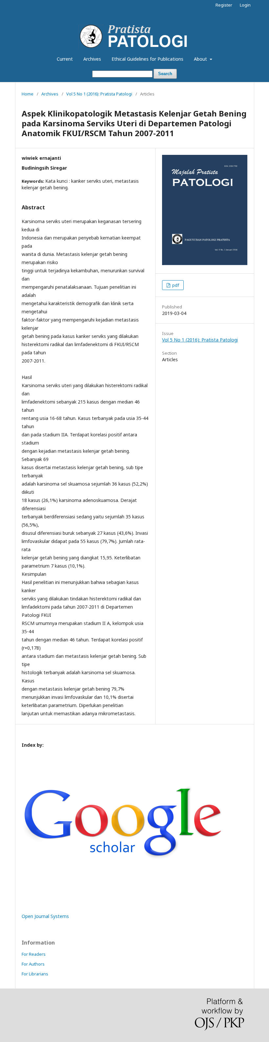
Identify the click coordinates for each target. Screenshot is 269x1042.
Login (245, 5)
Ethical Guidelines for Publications (147, 59)
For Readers (34, 954)
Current (65, 59)
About (201, 59)
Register (224, 5)
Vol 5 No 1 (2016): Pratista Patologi (99, 94)
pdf (175, 285)
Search (165, 73)
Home (27, 94)
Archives (92, 59)
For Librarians (35, 974)
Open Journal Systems (45, 916)
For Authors (33, 964)
